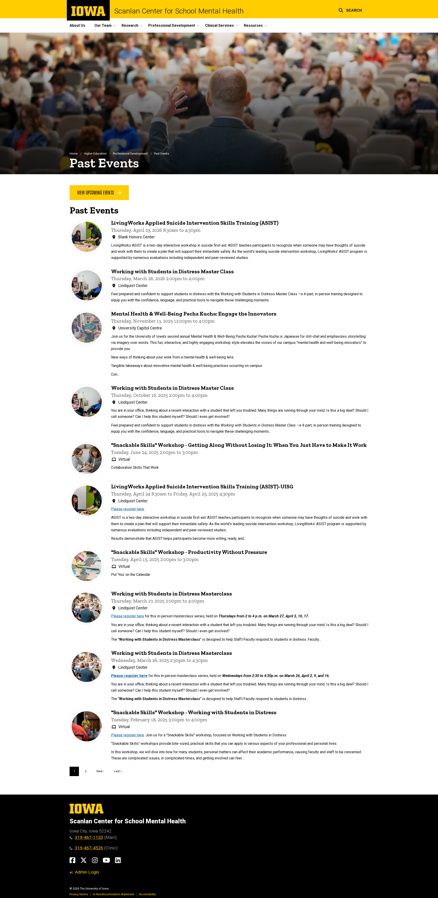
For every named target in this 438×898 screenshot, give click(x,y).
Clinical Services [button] (219, 25)
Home (74, 153)
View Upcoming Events (96, 192)
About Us (77, 25)
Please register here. (128, 509)
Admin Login (87, 872)
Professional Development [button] (171, 25)
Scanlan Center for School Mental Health (179, 11)
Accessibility (147, 894)
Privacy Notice (79, 894)
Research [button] (130, 25)
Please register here (127, 616)
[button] (350, 9)
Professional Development (130, 153)
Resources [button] (253, 25)
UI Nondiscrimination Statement (113, 894)
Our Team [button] (103, 25)
